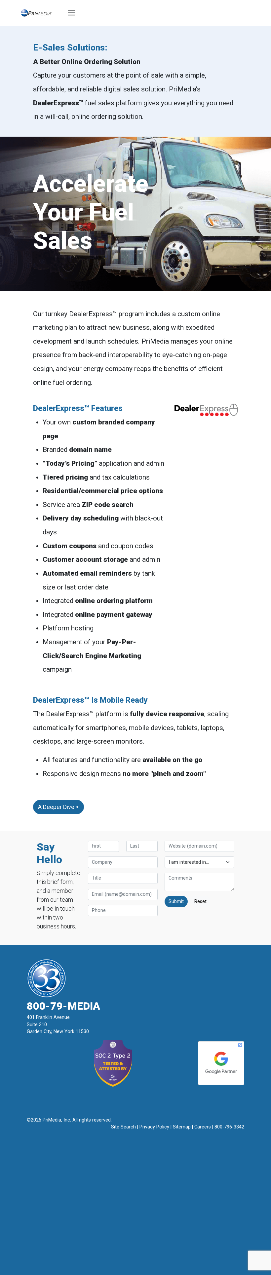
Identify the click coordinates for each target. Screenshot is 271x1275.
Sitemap (182, 1127)
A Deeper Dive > (58, 806)
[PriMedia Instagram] (135, 1137)
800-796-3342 (229, 1127)
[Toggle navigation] (71, 13)
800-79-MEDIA (63, 1006)
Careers (202, 1127)
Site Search (123, 1127)
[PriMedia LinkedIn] (151, 1137)
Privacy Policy (154, 1127)
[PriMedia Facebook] (120, 1137)
